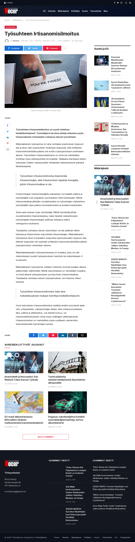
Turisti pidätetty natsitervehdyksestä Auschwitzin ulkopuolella (66, 379)
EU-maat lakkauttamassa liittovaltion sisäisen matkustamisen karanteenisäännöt (24, 419)
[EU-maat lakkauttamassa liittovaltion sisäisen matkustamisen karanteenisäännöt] (24, 402)
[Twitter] (8, 131)
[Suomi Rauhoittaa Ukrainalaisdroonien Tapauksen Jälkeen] (101, 86)
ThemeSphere (41, 537)
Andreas (16, 41)
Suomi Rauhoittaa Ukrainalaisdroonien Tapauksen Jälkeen (121, 85)
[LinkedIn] (8, 137)
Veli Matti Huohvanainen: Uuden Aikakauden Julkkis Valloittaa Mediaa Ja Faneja (120, 243)
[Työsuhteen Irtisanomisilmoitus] (46, 81)
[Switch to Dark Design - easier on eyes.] (126, 3)
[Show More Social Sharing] (64, 48)
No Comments (64, 41)
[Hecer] (12, 11)
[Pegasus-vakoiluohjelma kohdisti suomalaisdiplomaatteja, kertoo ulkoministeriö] (67, 402)
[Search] (130, 3)
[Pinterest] (8, 143)
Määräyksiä (63, 11)
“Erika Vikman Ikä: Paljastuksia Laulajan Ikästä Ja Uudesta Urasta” (120, 222)
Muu (106, 11)
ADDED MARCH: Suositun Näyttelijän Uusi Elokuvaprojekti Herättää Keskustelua (119, 266)
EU (44, 11)
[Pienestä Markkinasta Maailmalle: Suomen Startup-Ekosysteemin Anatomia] (101, 60)
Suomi (85, 11)
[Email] (8, 149)
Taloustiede (95, 11)
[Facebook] (8, 126)
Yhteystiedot (125, 537)
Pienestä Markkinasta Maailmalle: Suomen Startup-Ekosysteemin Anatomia (119, 64)
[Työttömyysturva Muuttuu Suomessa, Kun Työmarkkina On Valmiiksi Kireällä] (101, 127)
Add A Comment (46, 437)
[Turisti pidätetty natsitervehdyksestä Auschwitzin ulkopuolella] (67, 362)
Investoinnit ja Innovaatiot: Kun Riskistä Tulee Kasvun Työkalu (21, 378)
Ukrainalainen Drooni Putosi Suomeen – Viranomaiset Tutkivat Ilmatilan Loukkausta (119, 105)
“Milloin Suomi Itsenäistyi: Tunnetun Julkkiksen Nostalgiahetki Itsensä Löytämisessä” (118, 292)
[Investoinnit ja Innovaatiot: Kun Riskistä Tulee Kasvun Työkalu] (24, 362)
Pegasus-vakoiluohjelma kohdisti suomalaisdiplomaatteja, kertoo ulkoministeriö (66, 419)
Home (56, 537)
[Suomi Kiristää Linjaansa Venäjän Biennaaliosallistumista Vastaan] (101, 149)
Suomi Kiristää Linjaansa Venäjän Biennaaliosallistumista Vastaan (122, 150)
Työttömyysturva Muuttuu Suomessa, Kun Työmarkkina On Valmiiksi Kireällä (119, 129)
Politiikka (75, 11)
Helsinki (52, 11)
